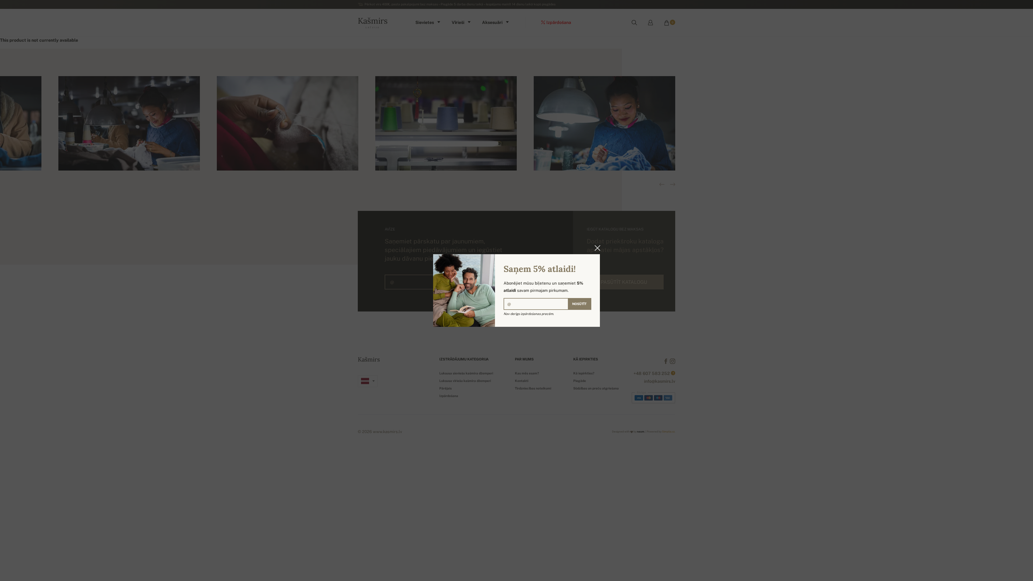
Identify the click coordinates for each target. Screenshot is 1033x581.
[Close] (596, 248)
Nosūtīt (579, 304)
